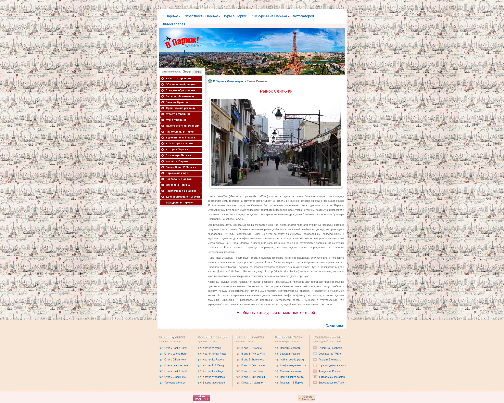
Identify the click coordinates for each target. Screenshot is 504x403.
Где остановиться (174, 382)
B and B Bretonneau (252, 359)
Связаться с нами (290, 371)
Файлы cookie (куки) (292, 359)
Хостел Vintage (212, 347)
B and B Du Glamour (253, 376)
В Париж (218, 81)
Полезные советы (290, 347)
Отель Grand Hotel (175, 376)
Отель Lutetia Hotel (175, 353)
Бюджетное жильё (214, 382)
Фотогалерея (303, 16)
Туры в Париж (234, 16)
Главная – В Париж (291, 382)
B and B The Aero (251, 347)
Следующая (335, 325)
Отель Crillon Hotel (175, 359)
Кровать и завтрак (252, 382)
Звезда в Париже (290, 353)
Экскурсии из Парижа (269, 16)
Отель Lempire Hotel (176, 365)
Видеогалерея (173, 24)
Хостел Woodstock (214, 376)
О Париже (170, 16)
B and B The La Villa (253, 353)
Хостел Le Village (213, 371)
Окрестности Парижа (200, 16)
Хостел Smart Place (214, 353)
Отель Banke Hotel (175, 347)
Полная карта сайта (292, 376)
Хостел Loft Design (214, 365)
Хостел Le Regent (213, 359)
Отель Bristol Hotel (175, 371)
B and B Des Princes (253, 365)
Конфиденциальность (293, 365)
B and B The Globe (252, 371)
